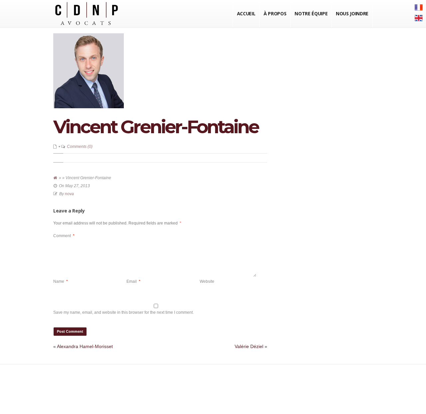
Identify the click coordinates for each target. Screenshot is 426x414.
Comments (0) (80, 146)
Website (207, 281)
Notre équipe (311, 13)
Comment (64, 235)
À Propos (275, 13)
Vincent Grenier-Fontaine (155, 127)
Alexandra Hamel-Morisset (85, 346)
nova (69, 194)
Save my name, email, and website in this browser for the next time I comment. (123, 312)
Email (133, 281)
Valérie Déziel (249, 346)
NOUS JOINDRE (352, 13)
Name (60, 281)
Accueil (246, 13)
